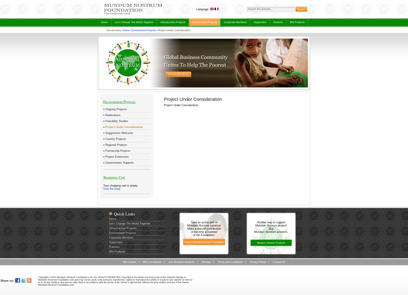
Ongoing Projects (116, 109)
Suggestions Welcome (119, 133)
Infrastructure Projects (171, 23)
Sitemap (206, 262)
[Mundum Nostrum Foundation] (133, 14)
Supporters (260, 22)
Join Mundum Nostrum (181, 262)
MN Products (296, 23)
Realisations (112, 115)
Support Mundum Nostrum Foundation (204, 242)
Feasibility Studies (116, 121)
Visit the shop (111, 188)
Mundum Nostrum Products (271, 243)
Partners (278, 22)
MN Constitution (152, 262)
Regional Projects (116, 144)
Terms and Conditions (230, 262)
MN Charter (129, 262)
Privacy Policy (258, 262)
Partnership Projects (117, 150)
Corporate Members (235, 22)
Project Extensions (117, 156)
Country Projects (115, 138)
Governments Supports (119, 162)
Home (104, 22)
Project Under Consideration (124, 127)
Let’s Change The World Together (133, 23)
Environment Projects (203, 23)
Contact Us (279, 262)
